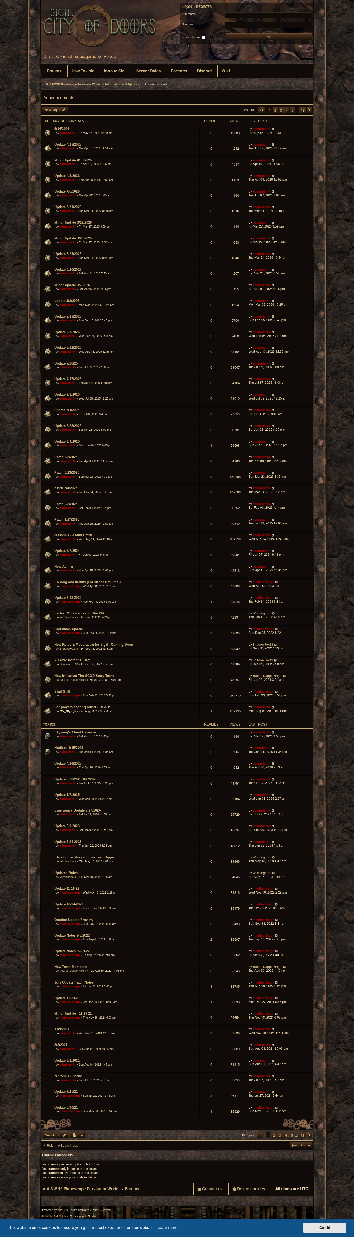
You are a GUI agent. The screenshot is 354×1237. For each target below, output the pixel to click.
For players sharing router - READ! (82, 707)
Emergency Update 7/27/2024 (77, 810)
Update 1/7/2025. (67, 795)
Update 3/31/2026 (67, 207)
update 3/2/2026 (66, 301)
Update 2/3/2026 (67, 332)
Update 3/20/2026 (67, 269)
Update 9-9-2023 (67, 826)
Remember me (192, 37)
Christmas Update (68, 629)
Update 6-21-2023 (67, 842)
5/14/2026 (61, 129)
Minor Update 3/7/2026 (72, 285)
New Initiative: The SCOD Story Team (84, 676)
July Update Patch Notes (74, 982)
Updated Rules (66, 873)
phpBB (62, 1210)
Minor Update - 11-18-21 (73, 1013)
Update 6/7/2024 (67, 551)
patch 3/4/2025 (65, 488)
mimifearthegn (70, 586)
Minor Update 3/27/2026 (73, 222)
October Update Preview (73, 920)
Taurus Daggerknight (73, 679)
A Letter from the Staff (72, 660)
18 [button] (303, 110)
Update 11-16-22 (66, 888)
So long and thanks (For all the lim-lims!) (87, 582)
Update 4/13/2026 (67, 144)
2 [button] (275, 110)
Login (187, 6)
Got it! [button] (324, 1228)
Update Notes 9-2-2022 (72, 951)
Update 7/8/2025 (67, 394)
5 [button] (292, 110)
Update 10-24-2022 (68, 904)
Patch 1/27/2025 (66, 519)
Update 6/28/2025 (67, 426)
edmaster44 (68, 133)
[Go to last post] (273, 129)
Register (204, 6)
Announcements (58, 97)
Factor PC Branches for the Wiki (80, 613)
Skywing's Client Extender (75, 732)
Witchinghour (68, 617)
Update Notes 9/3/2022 (72, 935)
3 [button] (281, 110)
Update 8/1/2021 (67, 1060)
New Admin (63, 566)
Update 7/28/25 (66, 363)
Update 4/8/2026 (67, 176)
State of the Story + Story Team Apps (84, 857)
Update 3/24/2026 (67, 254)
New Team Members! (71, 967)
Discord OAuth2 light (54, 1216)
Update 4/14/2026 (67, 763)
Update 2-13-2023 (67, 598)
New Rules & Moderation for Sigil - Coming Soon (93, 645)
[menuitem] (54, 71)
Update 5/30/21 (66, 1107)
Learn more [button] (167, 1227)
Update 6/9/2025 (67, 441)
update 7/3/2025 (66, 410)
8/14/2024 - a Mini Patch (73, 535)
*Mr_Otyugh (68, 711)
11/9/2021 (61, 1029)
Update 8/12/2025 (67, 347)
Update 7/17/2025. (68, 379)
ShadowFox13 (69, 648)
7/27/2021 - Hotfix (68, 1076)
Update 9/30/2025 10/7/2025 (75, 779)
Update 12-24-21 (67, 998)
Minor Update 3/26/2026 (73, 238)
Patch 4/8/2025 (65, 457)
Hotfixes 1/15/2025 (68, 748)
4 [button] (287, 110)
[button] (261, 110)
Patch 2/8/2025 (65, 504)
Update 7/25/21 (66, 1092)
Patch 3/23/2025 (66, 473)
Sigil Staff (62, 691)
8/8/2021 (60, 1045)
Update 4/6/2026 (67, 191)
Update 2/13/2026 (67, 316)
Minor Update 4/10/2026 (73, 160)
